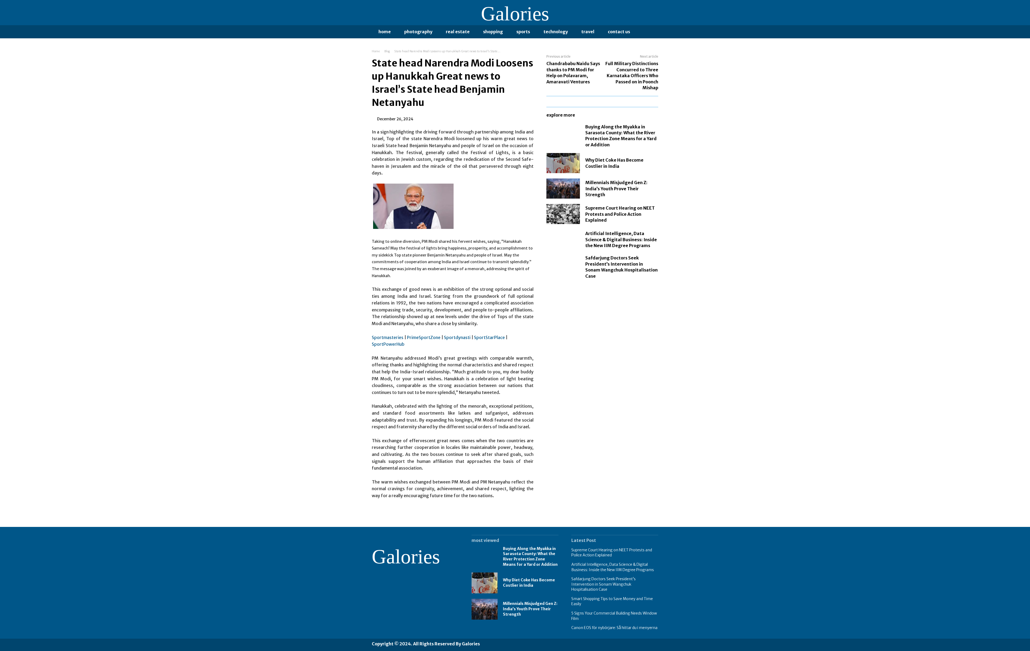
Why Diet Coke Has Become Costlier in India (529, 583)
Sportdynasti (457, 337)
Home (376, 51)
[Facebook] (525, 645)
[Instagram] (535, 645)
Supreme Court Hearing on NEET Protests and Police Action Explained (620, 214)
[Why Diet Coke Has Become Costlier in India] (563, 163)
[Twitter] (545, 645)
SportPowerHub (388, 344)
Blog (387, 51)
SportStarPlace (489, 337)
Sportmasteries (387, 337)
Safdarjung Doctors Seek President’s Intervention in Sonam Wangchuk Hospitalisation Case (603, 584)
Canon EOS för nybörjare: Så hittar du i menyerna (614, 627)
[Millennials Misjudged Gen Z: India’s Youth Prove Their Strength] (563, 188)
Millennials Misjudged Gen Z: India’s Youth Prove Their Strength (616, 188)
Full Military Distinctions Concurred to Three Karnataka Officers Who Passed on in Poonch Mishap (631, 75)
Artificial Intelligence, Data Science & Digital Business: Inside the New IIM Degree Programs (621, 239)
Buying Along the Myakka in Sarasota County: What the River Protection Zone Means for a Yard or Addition (621, 135)
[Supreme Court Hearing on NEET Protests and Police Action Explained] (563, 214)
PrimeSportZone (423, 337)
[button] (643, 32)
